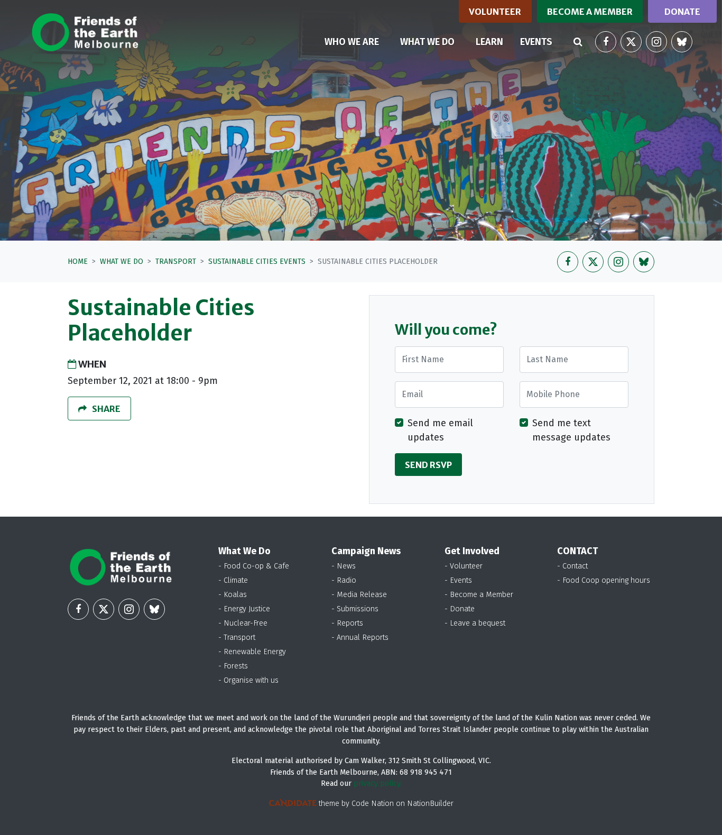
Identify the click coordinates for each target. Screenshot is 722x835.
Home (78, 261)
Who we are (352, 42)
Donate (682, 11)
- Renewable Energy (252, 651)
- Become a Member (479, 594)
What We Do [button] (433, 41)
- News (343, 566)
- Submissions (354, 608)
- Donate (460, 608)
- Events (458, 580)
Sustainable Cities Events (257, 261)
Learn (489, 42)
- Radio (343, 580)
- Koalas (232, 594)
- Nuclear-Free (242, 623)
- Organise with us (248, 680)
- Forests (233, 666)
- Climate (233, 580)
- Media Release (359, 594)
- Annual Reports (359, 637)
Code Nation (372, 803)
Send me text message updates (571, 430)
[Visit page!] (605, 41)
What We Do (121, 261)
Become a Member (590, 11)
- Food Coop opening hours (603, 580)
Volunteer (495, 11)
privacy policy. (378, 783)
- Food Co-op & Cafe (253, 566)
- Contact (572, 566)
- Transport (236, 637)
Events (536, 42)
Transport (175, 261)
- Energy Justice (244, 608)
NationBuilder (430, 803)
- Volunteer (464, 566)
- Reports (347, 623)
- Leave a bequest (475, 623)
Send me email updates (440, 430)
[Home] (85, 32)
